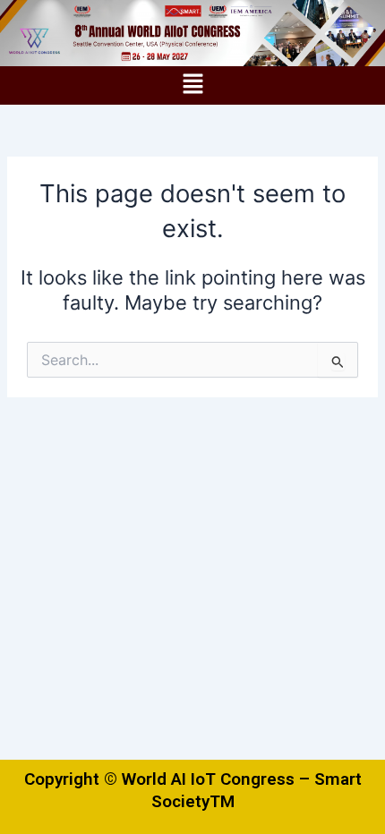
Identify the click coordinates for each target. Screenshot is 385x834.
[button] (192, 85)
